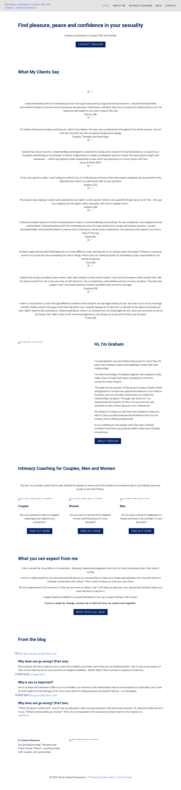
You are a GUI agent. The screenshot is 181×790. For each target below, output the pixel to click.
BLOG (159, 6)
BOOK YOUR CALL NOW (90, 612)
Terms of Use (124, 777)
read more (23, 715)
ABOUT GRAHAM (107, 441)
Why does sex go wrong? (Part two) (43, 703)
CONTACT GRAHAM (90, 44)
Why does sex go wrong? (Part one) (43, 661)
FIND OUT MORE (39, 531)
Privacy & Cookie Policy (101, 777)
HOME (105, 6)
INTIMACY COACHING (140, 6)
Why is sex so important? (35, 682)
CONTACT (170, 6)
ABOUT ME (119, 6)
